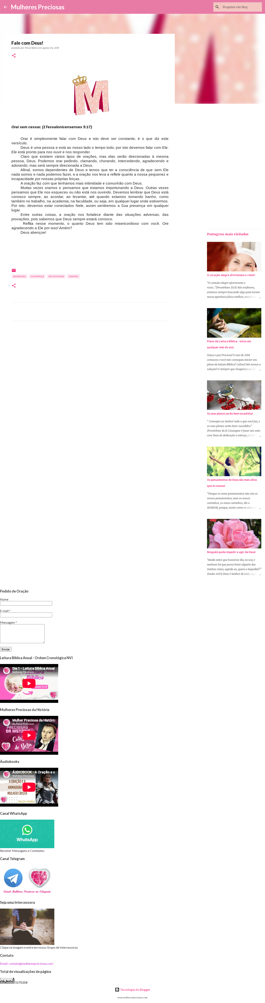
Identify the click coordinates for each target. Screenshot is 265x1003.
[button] (13, 55)
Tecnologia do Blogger (135, 989)
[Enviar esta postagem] (13, 271)
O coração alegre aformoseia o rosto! (231, 275)
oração (73, 276)
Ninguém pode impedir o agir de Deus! (231, 552)
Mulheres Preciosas (37, 7)
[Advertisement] (90, 360)
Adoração (19, 276)
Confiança (37, 276)
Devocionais (56, 276)
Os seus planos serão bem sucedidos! (230, 413)
